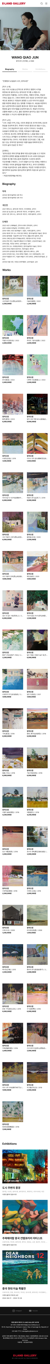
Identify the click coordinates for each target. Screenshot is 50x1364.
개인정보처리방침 (28, 1342)
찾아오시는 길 (36, 1325)
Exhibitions (40, 69)
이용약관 (20, 1342)
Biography (9, 69)
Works (25, 69)
